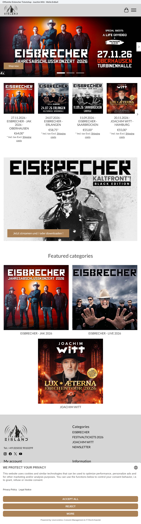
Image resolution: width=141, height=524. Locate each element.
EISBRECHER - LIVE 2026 (104, 333)
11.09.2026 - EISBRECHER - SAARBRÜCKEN (87, 121)
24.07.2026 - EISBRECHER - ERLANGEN (53, 121)
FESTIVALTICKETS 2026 (87, 437)
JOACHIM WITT (70, 407)
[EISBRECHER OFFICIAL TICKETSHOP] (11, 10)
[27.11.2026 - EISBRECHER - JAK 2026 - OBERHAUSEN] (19, 98)
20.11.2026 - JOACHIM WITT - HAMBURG (122, 121)
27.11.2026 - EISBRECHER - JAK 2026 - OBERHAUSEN (19, 123)
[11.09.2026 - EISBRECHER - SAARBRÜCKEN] (87, 98)
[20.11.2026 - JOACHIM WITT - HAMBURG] (122, 98)
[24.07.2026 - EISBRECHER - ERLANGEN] (53, 98)
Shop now (14, 65)
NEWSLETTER (81, 447)
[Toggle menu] (133, 10)
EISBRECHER (80, 432)
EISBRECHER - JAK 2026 (36, 333)
